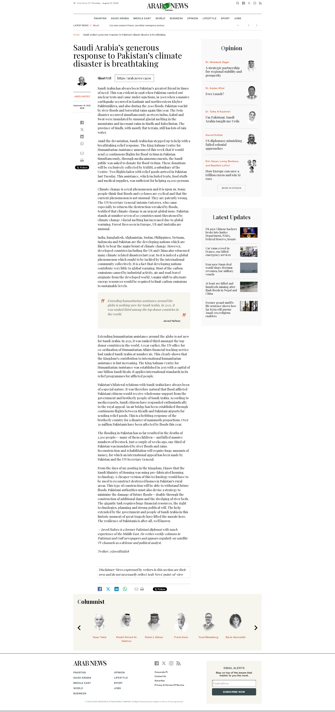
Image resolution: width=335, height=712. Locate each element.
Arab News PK (84, 3)
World (160, 18)
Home (76, 34)
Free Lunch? (215, 94)
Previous (79, 627)
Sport (225, 18)
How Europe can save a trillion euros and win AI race (223, 175)
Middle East (142, 18)
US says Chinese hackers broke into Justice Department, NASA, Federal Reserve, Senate (221, 234)
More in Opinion (231, 188)
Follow (83, 167)
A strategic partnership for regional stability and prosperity (224, 71)
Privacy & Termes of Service (169, 685)
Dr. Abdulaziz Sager (217, 61)
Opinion (192, 18)
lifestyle (121, 677)
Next (256, 627)
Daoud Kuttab (214, 134)
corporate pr (161, 672)
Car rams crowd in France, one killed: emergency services (137, 25)
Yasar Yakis (99, 637)
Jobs (237, 18)
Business (176, 18)
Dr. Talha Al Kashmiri (218, 111)
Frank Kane (181, 637)
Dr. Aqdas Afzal (215, 88)
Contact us (160, 676)
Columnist (91, 601)
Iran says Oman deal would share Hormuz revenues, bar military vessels (219, 269)
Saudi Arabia (120, 18)
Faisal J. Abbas (154, 637)
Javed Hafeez (82, 96)
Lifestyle (210, 18)
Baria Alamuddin (235, 637)
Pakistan (100, 18)
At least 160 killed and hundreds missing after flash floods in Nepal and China (221, 288)
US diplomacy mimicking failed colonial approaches (224, 144)
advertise (160, 680)
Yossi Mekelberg (208, 637)
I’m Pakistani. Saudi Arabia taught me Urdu (222, 119)
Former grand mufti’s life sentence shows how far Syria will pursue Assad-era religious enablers (221, 309)
